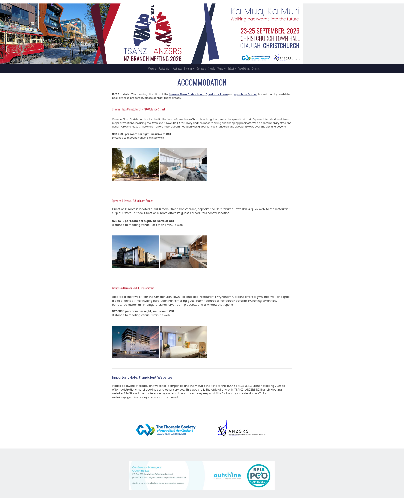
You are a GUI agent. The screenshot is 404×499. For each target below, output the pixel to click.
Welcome (152, 68)
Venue (220, 68)
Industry (232, 68)
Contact (255, 68)
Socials (211, 68)
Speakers (201, 68)
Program (188, 68)
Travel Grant (244, 68)
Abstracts (177, 68)
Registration (164, 68)
